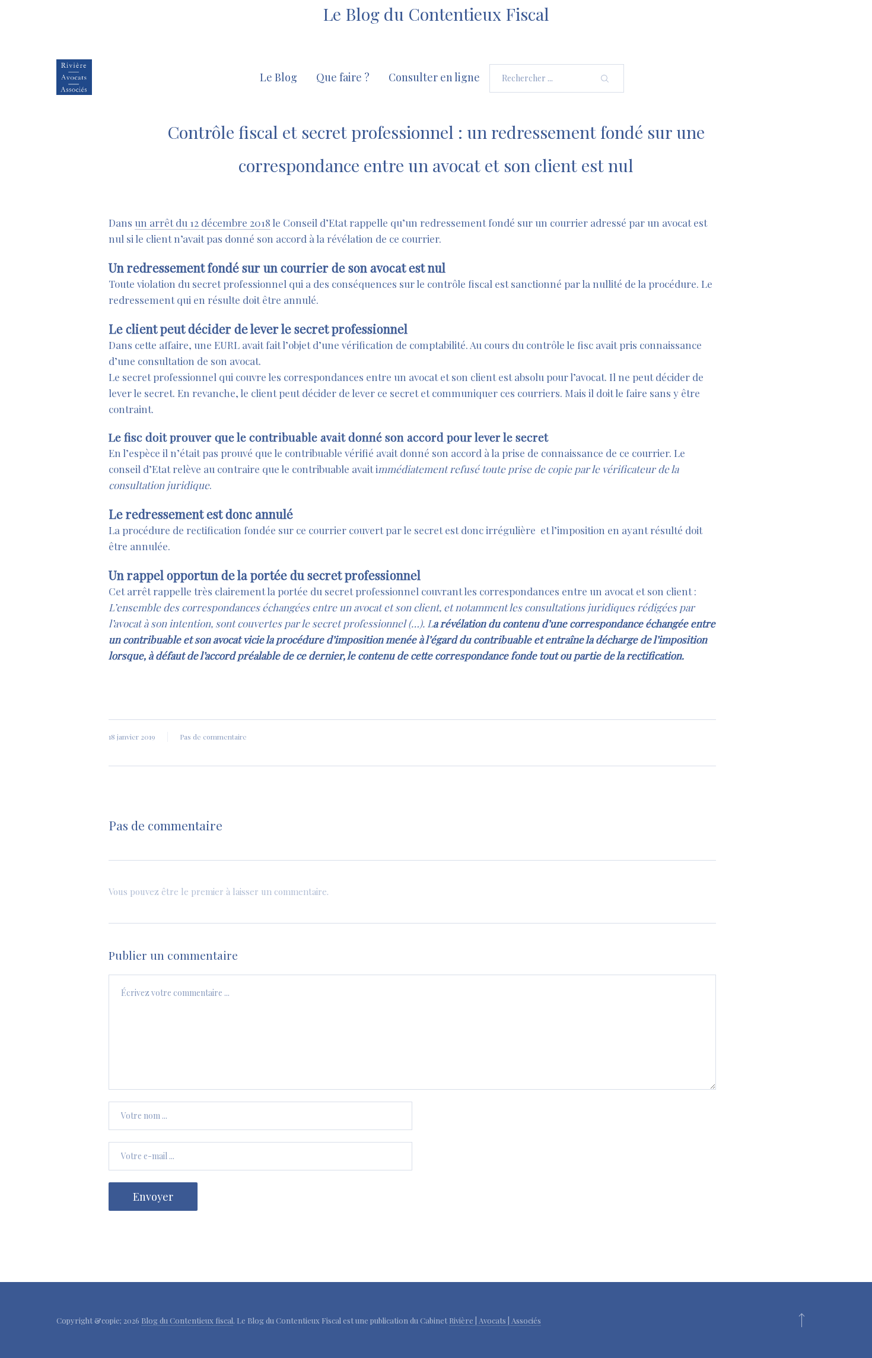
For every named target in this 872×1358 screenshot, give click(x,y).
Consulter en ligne (434, 77)
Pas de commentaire (213, 736)
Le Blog (278, 77)
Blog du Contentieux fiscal (187, 1320)
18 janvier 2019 (132, 736)
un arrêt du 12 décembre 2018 (202, 222)
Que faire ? (343, 77)
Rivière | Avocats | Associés (495, 1320)
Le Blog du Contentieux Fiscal (436, 13)
